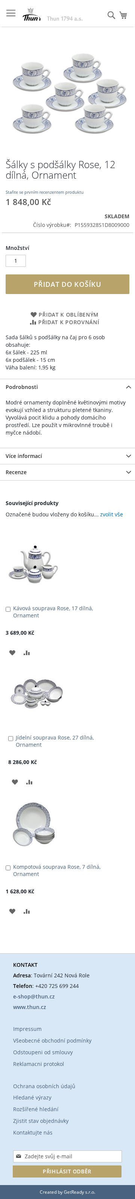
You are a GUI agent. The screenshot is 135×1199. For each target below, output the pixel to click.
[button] (12, 652)
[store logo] (52, 14)
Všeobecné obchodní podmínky (52, 1040)
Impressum (27, 1028)
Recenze (16, 472)
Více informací (24, 455)
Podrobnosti (22, 386)
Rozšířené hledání (35, 1109)
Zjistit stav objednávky (41, 1120)
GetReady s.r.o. (79, 1192)
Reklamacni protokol (38, 1063)
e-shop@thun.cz (34, 996)
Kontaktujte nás (32, 1132)
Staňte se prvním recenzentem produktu (45, 192)
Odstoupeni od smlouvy (43, 1052)
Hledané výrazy (32, 1097)
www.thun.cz (29, 1007)
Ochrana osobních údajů (44, 1086)
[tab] (67, 387)
